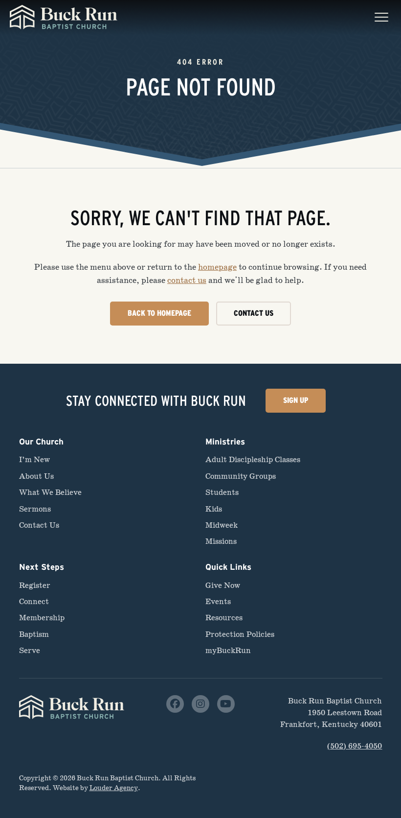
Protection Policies (239, 634)
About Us (36, 476)
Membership (42, 617)
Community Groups (240, 476)
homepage (217, 267)
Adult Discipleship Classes (252, 459)
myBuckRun (228, 650)
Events (218, 601)
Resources (224, 617)
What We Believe (50, 492)
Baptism (34, 634)
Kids (213, 509)
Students (222, 492)
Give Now (222, 585)
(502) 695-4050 (354, 745)
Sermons (35, 509)
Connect (34, 601)
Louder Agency (113, 788)
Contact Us (39, 525)
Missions (221, 541)
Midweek (221, 525)
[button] (381, 17)
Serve (29, 650)
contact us (186, 280)
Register (34, 585)
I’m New (34, 459)
